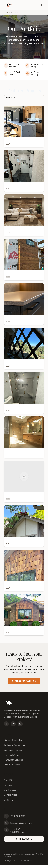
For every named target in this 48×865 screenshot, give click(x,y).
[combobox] (24, 97)
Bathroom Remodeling (14, 745)
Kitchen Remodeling (13, 740)
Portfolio (8, 785)
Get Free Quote (24, 839)
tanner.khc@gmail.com (21, 823)
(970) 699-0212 (17, 816)
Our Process (10, 790)
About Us (8, 780)
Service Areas (10, 795)
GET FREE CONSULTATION (24, 681)
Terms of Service (25, 861)
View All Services (12, 765)
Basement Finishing (13, 750)
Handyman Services (13, 760)
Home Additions (11, 755)
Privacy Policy (9, 861)
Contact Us (9, 800)
